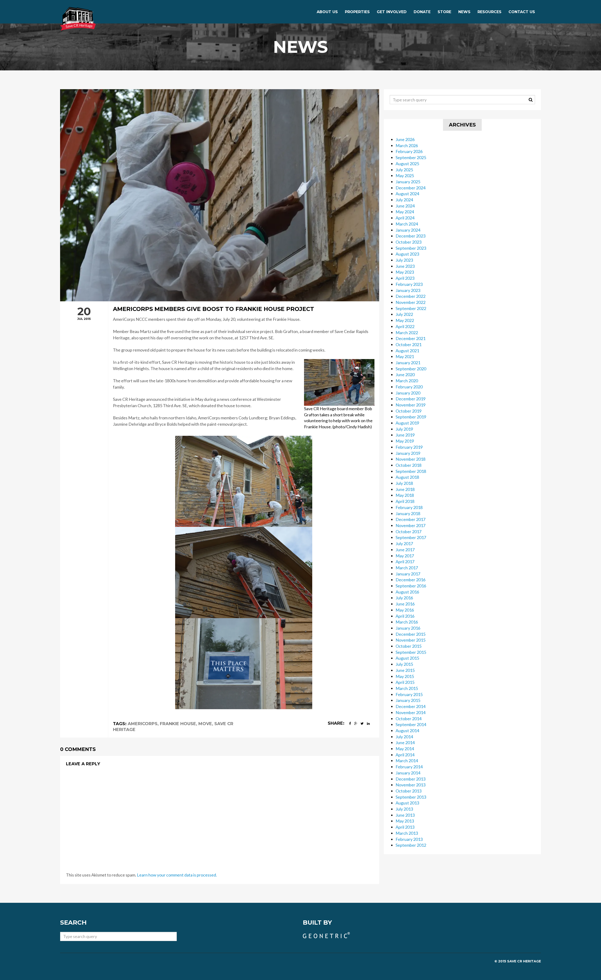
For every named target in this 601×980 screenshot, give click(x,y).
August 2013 (407, 802)
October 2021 (408, 344)
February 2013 (409, 839)
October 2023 (408, 242)
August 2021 (407, 350)
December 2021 (410, 338)
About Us (327, 12)
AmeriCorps (143, 723)
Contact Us (522, 12)
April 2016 (405, 616)
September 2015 (411, 652)
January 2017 (408, 573)
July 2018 (404, 483)
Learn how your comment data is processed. (177, 874)
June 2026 (405, 139)
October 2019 (408, 410)
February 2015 (409, 694)
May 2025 (405, 175)
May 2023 (405, 272)
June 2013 (405, 815)
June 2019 (405, 434)
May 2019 (405, 441)
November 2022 (410, 302)
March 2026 (407, 145)
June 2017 (405, 549)
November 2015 (410, 640)
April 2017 (405, 561)
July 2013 (404, 809)
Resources (489, 12)
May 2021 (405, 356)
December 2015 (410, 634)
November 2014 (410, 712)
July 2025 (404, 169)
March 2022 (407, 332)
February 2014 (409, 766)
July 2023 (404, 260)
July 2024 (404, 199)
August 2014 (407, 730)
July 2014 (404, 736)
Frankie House (178, 723)
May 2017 (405, 555)
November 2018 (410, 459)
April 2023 (405, 278)
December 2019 (410, 398)
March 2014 (407, 760)
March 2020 (407, 380)
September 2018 (411, 471)
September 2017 (411, 537)
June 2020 (405, 374)
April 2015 (405, 682)
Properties (357, 12)
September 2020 (411, 368)
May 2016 (405, 609)
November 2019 (410, 404)
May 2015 (405, 676)
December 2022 (410, 296)
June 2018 (405, 489)
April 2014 (405, 754)
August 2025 (407, 163)
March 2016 (407, 621)
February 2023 (409, 284)
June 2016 (405, 603)
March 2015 (407, 688)
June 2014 (405, 742)
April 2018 (405, 501)
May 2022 (405, 320)
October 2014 (408, 718)
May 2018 (405, 495)
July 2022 (404, 314)
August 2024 (407, 193)
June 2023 (405, 266)
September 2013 (411, 797)
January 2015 (408, 700)
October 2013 (408, 790)
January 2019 (408, 453)
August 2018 (407, 477)
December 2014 (410, 706)
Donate (422, 12)
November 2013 (410, 784)
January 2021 (408, 362)
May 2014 (405, 748)
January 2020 (408, 392)
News (464, 12)
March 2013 (407, 833)
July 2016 (404, 597)
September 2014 (411, 724)
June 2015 (405, 670)
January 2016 (408, 628)
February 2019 (409, 447)
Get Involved (392, 12)
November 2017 (410, 525)
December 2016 (410, 579)
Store (444, 12)
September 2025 (411, 157)
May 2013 (405, 820)
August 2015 (407, 658)
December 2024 (410, 187)
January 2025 (408, 181)
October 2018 (408, 465)
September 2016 (411, 585)
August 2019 (407, 422)
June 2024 (405, 205)
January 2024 (408, 230)
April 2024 (405, 217)
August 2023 (407, 253)
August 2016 (407, 591)
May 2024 (405, 211)
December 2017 (410, 519)
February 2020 (409, 386)
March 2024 (407, 223)
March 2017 (407, 567)
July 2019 (404, 429)
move (205, 723)
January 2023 (408, 290)
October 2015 (408, 646)
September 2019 (411, 416)
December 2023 (410, 235)
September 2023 (411, 248)
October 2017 (408, 531)
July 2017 (404, 543)
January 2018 (408, 513)
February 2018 (409, 507)
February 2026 (409, 151)
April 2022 (405, 326)
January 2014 (408, 772)
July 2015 (404, 664)
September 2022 (411, 308)
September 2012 (411, 845)
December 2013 (410, 778)
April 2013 (405, 827)
